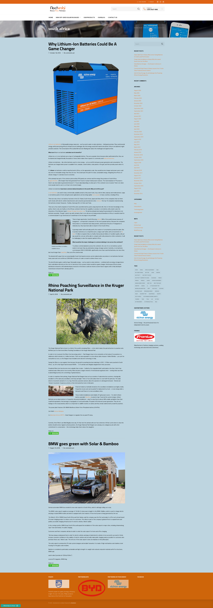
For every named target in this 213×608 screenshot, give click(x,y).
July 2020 (136, 121)
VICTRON (157, 299)
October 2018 (137, 157)
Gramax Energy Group (140, 283)
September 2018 (138, 160)
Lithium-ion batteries (54, 144)
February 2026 (138, 98)
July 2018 (136, 165)
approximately (54, 180)
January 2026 (137, 101)
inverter (137, 286)
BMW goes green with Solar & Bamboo (83, 444)
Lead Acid (63, 252)
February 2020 (138, 132)
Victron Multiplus (59, 411)
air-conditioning (139, 272)
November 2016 (138, 181)
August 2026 (137, 90)
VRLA (156, 302)
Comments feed (138, 228)
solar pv (159, 294)
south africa (138, 296)
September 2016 (138, 186)
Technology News (138, 209)
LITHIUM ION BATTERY (154, 286)
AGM (157, 270)
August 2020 (137, 119)
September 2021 (138, 111)
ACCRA (136, 270)
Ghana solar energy (156, 280)
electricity (137, 275)
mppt (149, 288)
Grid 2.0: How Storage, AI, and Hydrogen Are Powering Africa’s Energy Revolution (148, 74)
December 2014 (138, 194)
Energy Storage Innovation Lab (76, 211)
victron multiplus (148, 302)
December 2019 (138, 134)
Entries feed (137, 225)
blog (135, 203)
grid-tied (149, 283)
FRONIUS (137, 280)
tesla (147, 299)
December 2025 (138, 103)
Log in (135, 223)
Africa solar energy (149, 270)
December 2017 (138, 173)
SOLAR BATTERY (143, 294)
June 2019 (136, 142)
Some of (99, 201)
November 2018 (138, 155)
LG (147, 286)
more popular (96, 195)
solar (136, 294)
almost (99, 219)
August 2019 (137, 139)
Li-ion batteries (52, 192)
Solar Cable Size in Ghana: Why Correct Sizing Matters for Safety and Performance (148, 56)
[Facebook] (160, 2)
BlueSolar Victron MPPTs (57, 415)
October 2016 (137, 183)
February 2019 (138, 150)
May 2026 (136, 93)
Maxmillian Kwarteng (140, 288)
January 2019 (137, 152)
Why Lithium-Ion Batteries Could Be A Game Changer (82, 46)
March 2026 (137, 96)
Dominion (73, 603)
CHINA (152, 272)
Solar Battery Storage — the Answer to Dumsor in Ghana (147, 65)
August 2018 (137, 163)
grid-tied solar (157, 283)
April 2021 (136, 114)
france (160, 278)
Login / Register (142, 2)
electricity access (147, 275)
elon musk (153, 278)
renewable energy (148, 291)
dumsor (158, 272)
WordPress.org (138, 230)
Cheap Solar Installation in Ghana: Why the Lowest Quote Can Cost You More (147, 60)
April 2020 (136, 129)
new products (137, 206)
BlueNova (88, 397)
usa (152, 299)
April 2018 (136, 168)
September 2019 (138, 137)
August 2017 (137, 176)
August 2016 (137, 188)
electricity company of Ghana (142, 278)
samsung (157, 291)
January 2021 (137, 116)
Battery (147, 272)
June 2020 (136, 124)
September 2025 (138, 108)
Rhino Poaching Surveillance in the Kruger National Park (86, 287)
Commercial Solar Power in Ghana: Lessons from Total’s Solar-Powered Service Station (149, 70)
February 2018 (138, 170)
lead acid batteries (109, 158)
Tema (142, 299)
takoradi (137, 299)
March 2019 (137, 147)
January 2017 (137, 178)
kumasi (143, 286)
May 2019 (136, 145)
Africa (141, 270)
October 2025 (137, 106)
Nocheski (161, 288)
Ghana (148, 280)
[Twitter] (157, 2)
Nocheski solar (138, 291)
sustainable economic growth (150, 296)
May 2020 (136, 127)
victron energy (138, 302)
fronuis (142, 280)
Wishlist (152, 2)
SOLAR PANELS (152, 294)
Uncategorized (138, 212)
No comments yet (69, 53)
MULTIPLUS (154, 288)
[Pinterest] (163, 2)
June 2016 (136, 191)
